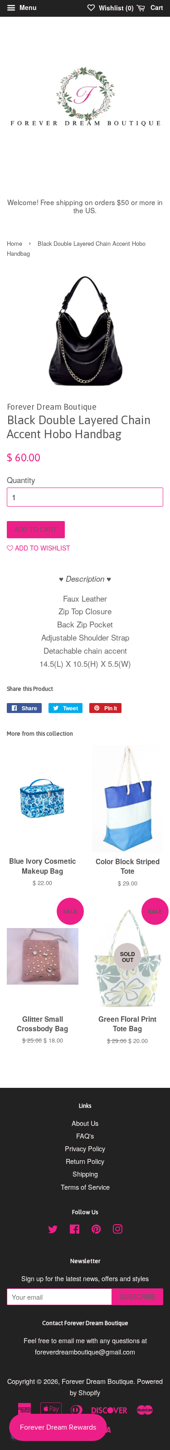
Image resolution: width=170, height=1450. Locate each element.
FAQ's (85, 1135)
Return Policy (85, 1161)
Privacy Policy (85, 1148)
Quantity (21, 479)
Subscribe (137, 1296)
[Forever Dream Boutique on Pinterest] (96, 1230)
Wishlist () (115, 7)
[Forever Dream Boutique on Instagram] (117, 1230)
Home (14, 243)
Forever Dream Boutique (97, 1381)
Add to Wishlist (41, 547)
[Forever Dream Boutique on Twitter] (53, 1230)
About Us (85, 1123)
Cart (156, 7)
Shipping (85, 1173)
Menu (27, 7)
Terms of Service (85, 1187)
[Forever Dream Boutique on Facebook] (74, 1230)
